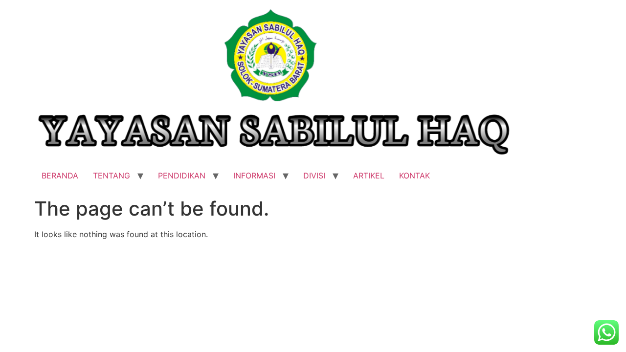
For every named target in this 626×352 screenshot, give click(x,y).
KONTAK (414, 175)
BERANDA (60, 175)
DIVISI (314, 175)
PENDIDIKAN (181, 175)
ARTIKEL (368, 175)
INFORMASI (254, 175)
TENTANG (111, 175)
